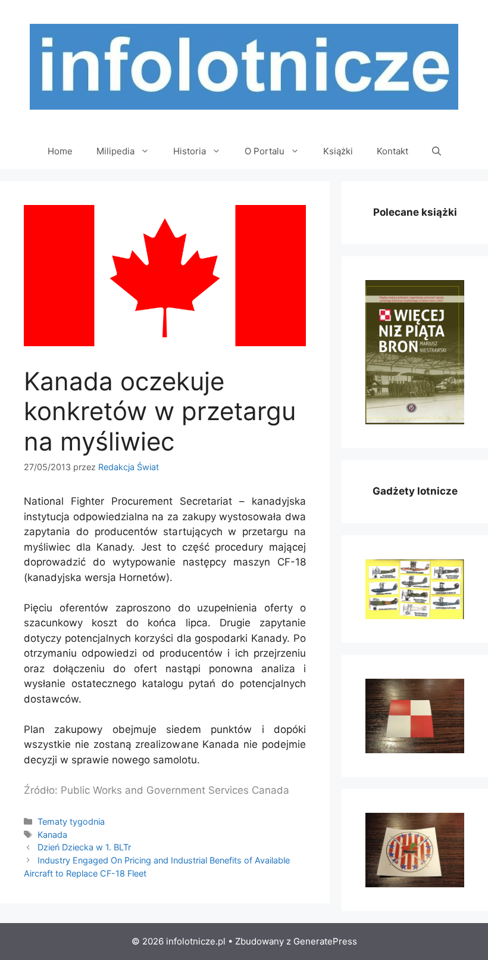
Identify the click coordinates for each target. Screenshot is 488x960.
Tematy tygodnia (71, 821)
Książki (338, 151)
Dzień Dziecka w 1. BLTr (84, 847)
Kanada (52, 834)
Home (60, 151)
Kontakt (392, 151)
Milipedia (115, 151)
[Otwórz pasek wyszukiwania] (436, 151)
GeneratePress (325, 941)
